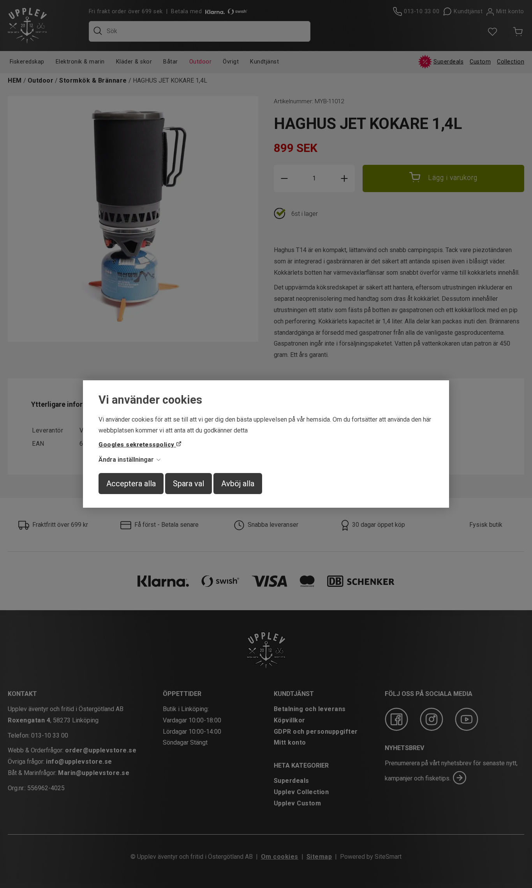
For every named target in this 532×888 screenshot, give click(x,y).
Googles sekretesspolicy (137, 444)
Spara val (188, 483)
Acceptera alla (131, 483)
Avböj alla (237, 483)
